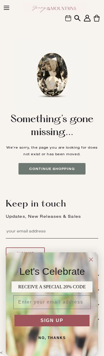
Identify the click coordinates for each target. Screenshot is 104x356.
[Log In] (87, 21)
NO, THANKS (52, 338)
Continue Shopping (52, 169)
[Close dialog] (91, 259)
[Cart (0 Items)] (97, 21)
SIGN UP (52, 320)
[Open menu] (6, 7)
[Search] (77, 19)
